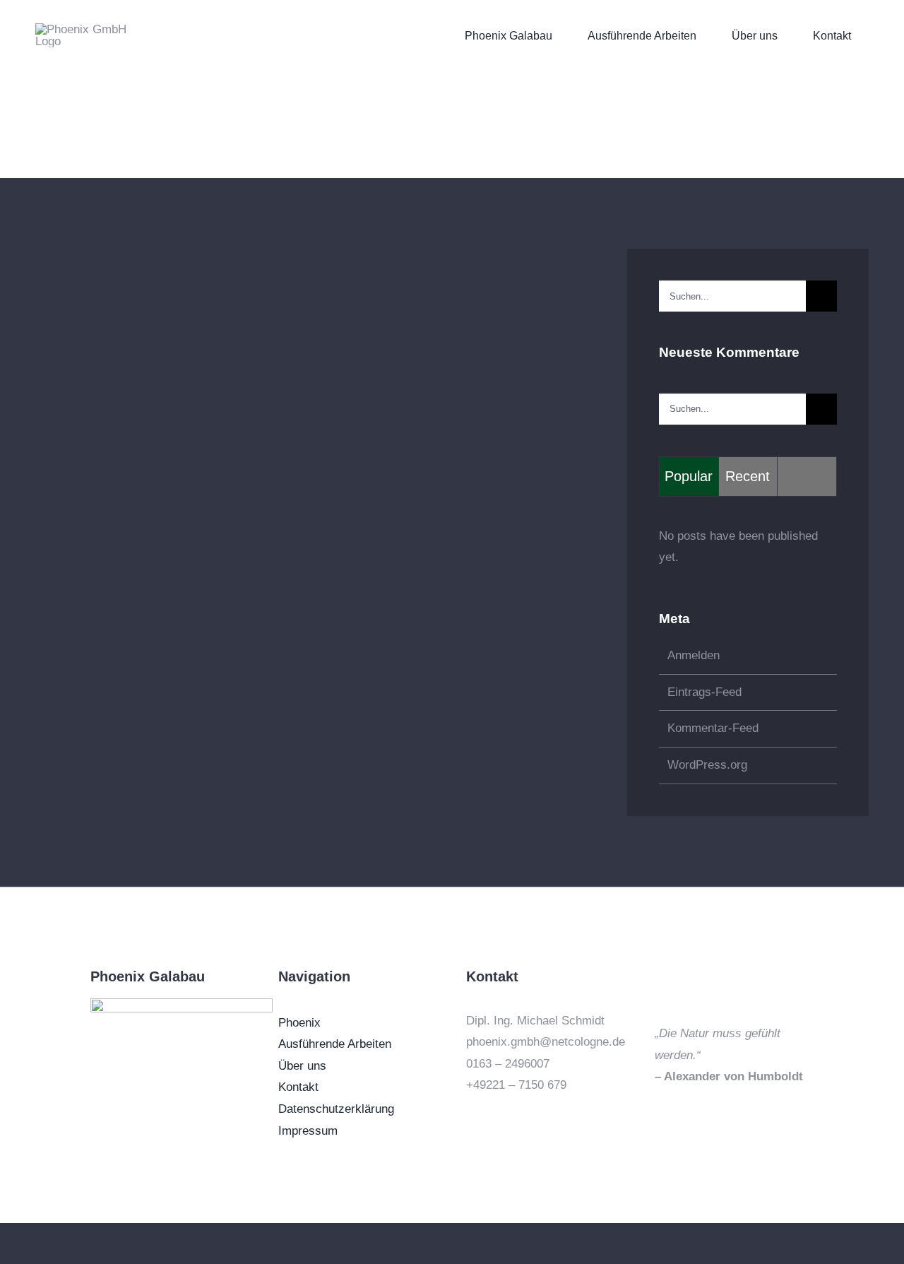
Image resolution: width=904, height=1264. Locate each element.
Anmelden (693, 655)
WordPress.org (707, 765)
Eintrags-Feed (704, 692)
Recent (747, 476)
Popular (689, 476)
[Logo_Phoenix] (181, 1004)
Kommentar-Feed (713, 728)
